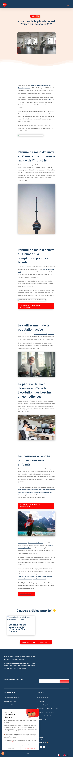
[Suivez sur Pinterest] (44, 747)
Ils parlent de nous (42, 719)
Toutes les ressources (42, 697)
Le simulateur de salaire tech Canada (47, 708)
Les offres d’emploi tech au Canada (46, 705)
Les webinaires (40, 701)
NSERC (49, 99)
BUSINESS (35, 16)
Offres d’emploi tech (10, 705)
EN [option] (68, 755)
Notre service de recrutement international (30, 306)
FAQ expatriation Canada (43, 715)
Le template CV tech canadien (45, 712)
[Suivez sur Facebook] (41, 747)
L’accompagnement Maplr (11, 697)
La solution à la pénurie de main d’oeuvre (30, 543)
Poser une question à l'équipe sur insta (35, 642)
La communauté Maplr (10, 701)
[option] (66, 755)
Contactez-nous (25, 594)
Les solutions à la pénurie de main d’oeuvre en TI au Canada (17, 628)
